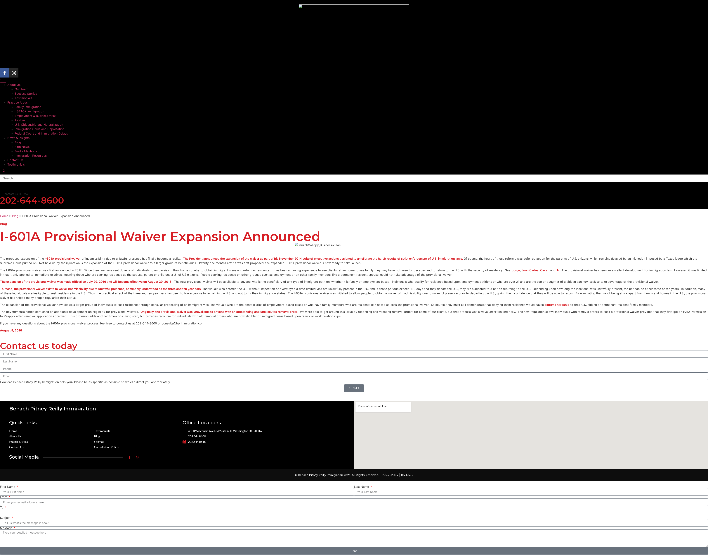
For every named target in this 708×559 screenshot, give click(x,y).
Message (6, 528)
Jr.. (558, 270)
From (4, 497)
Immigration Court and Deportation (39, 129)
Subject (5, 517)
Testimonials (23, 98)
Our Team (21, 89)
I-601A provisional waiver (62, 258)
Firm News (22, 147)
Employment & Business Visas (35, 116)
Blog (18, 142)
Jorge (516, 270)
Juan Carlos (530, 270)
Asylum (20, 120)
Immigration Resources (31, 155)
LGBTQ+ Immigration (29, 111)
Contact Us (15, 160)
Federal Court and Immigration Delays (41, 133)
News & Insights (18, 138)
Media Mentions (26, 151)
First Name (8, 486)
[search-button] (3, 185)
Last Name (362, 486)
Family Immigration (28, 107)
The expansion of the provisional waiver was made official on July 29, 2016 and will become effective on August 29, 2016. (86, 281)
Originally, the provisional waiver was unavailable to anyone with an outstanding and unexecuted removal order (218, 312)
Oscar (544, 270)
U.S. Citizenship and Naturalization (39, 124)
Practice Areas (17, 102)
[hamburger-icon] (3, 80)
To (2, 507)
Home (4, 216)
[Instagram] (13, 73)
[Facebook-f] (4, 73)
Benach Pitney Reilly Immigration (52, 409)
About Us (13, 85)
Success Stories (26, 93)
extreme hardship (557, 305)
